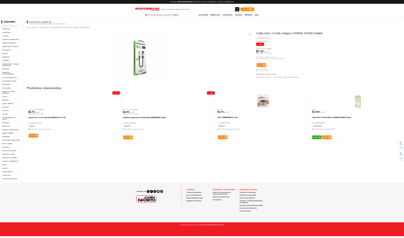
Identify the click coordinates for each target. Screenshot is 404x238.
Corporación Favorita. (212, 225)
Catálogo (34, 27)
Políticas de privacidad (248, 195)
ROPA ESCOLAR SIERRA (9, 157)
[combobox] (12, 25)
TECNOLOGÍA (44, 27)
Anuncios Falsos (245, 211)
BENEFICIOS (215, 15)
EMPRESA (248, 15)
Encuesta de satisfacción (248, 208)
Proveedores (217, 200)
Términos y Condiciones (248, 192)
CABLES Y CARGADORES (81, 27)
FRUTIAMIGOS (6, 88)
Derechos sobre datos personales (251, 205)
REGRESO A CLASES (8, 154)
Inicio (28, 27)
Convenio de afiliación (247, 198)
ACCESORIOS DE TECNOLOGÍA (60, 27)
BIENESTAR (5, 57)
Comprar (259, 65)
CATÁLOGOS (228, 15)
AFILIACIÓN (203, 15)
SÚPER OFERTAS (7, 172)
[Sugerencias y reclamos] (401, 155)
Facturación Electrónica (221, 197)
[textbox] (12, 25)
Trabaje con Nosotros (193, 192)
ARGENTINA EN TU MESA (10, 46)
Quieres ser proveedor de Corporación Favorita (222, 193)
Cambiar (175, 15)
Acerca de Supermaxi (193, 195)
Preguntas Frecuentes (193, 201)
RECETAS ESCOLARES (9, 150)
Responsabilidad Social (194, 198)
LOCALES (238, 15)
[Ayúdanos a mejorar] (401, 144)
